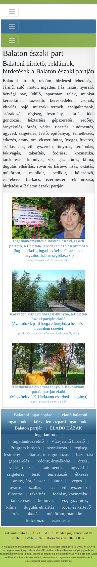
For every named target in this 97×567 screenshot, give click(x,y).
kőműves (46, 500)
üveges (75, 480)
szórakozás (57, 447)
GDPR (48, 533)
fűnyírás (15, 493)
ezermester (61, 520)
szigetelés (15, 474)
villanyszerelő (74, 487)
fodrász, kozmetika (70, 493)
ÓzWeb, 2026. (33, 538)
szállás (35, 487)
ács (51, 487)
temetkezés (58, 474)
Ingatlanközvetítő (28, 441)
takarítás (37, 493)
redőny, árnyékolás (54, 460)
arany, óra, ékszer (29, 480)
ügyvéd (77, 467)
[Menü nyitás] (12, 12)
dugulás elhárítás (39, 507)
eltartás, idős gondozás (48, 454)
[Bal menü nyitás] (12, 26)
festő (36, 474)
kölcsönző (35, 520)
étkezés (81, 474)
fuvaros (15, 487)
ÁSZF (36, 533)
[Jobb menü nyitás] (12, 40)
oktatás (33, 513)
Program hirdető (25, 447)
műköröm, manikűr (64, 513)
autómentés (53, 467)
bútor (57, 480)
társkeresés (21, 500)
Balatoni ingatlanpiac (33, 414)
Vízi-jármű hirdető (68, 441)
